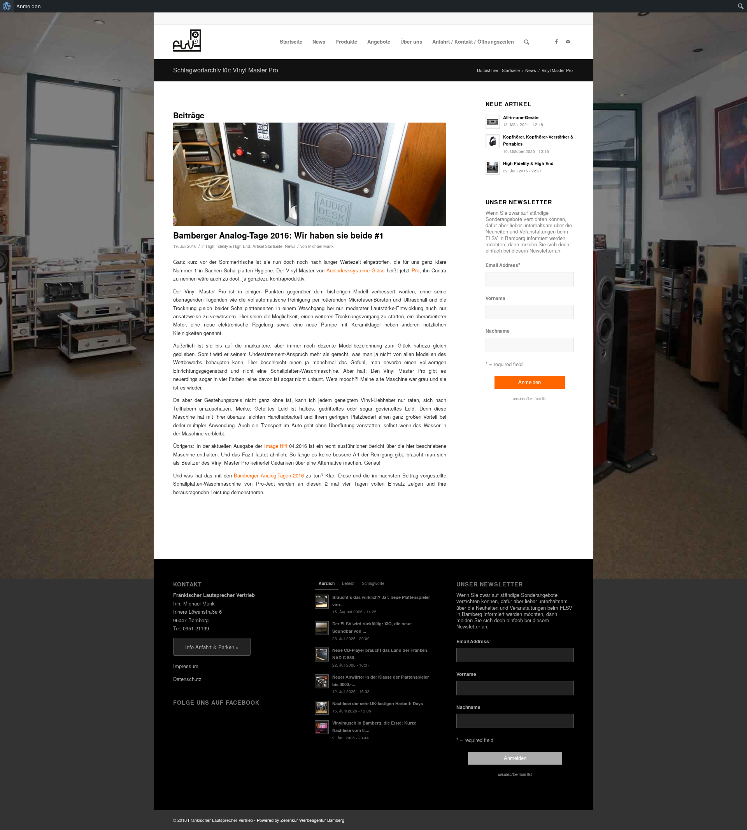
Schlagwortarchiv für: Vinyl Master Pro (225, 69)
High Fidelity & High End (228, 246)
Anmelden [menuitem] (28, 6)
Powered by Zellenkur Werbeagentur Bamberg (300, 820)
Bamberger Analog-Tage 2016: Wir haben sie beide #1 (278, 235)
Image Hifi (276, 445)
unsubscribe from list (530, 398)
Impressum (185, 666)
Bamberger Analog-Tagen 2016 (269, 475)
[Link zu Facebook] (556, 41)
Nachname (498, 331)
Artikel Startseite (267, 246)
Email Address (503, 264)
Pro (415, 270)
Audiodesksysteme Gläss (355, 270)
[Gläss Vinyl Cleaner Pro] (309, 174)
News (290, 246)
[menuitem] (7, 6)
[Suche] (526, 42)
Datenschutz (187, 679)
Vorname (495, 298)
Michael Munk (320, 246)
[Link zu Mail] (568, 41)
